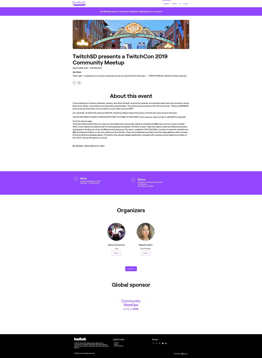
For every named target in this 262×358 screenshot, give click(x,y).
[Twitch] (131, 305)
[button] (131, 268)
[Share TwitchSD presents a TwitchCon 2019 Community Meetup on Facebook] (74, 83)
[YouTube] (162, 343)
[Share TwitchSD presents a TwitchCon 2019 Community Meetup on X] (79, 83)
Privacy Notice (118, 346)
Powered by (177, 353)
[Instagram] (159, 343)
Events (166, 4)
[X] (153, 343)
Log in (185, 4)
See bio (116, 253)
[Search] (180, 3)
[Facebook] (156, 343)
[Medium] (166, 343)
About (174, 4)
